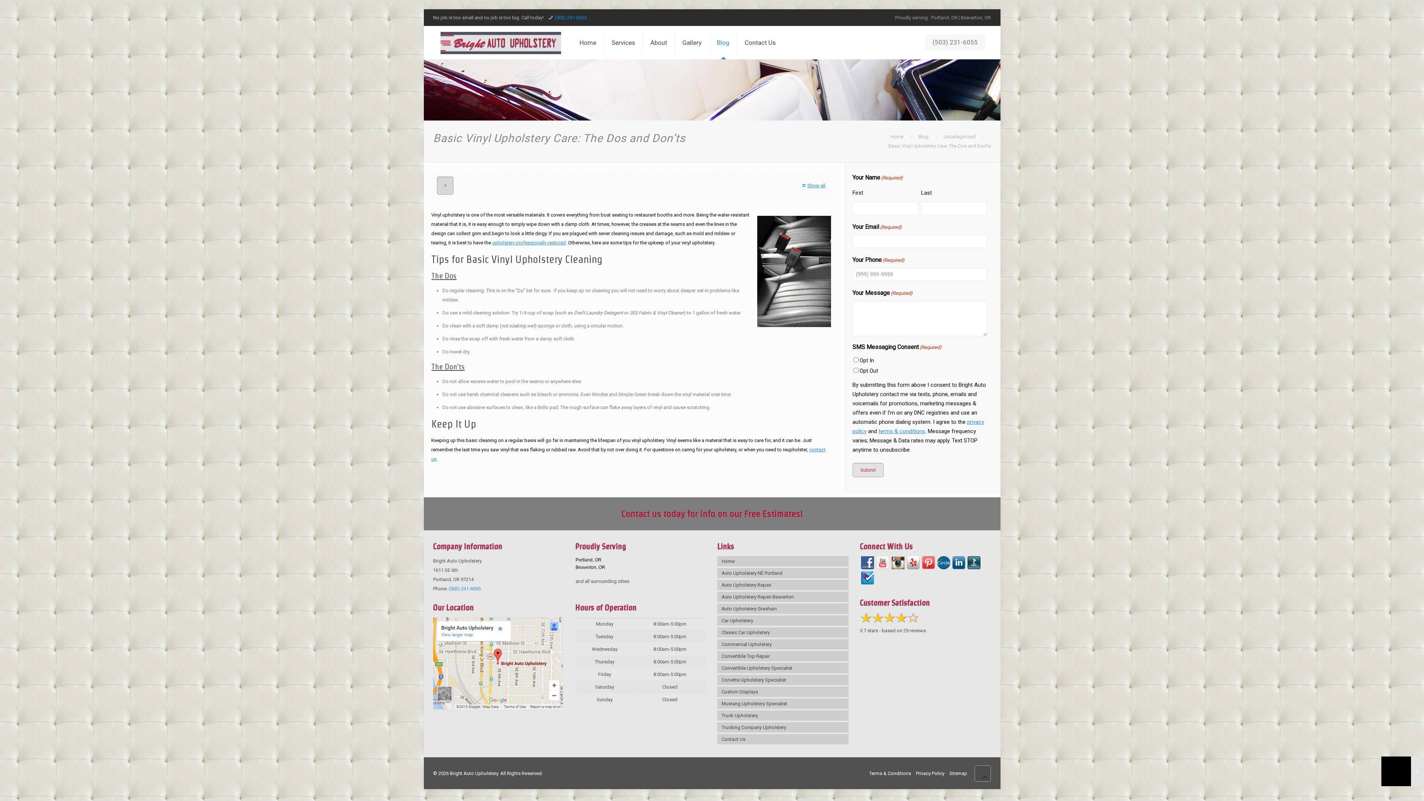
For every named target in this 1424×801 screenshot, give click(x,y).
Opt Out (869, 370)
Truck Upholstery (740, 715)
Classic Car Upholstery (746, 632)
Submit (868, 470)
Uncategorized (960, 136)
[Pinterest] (928, 562)
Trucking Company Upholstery (754, 727)
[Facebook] (867, 562)
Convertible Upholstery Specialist (757, 668)
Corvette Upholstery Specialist (754, 680)
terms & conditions (902, 431)
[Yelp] (913, 562)
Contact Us (733, 739)
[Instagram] (897, 562)
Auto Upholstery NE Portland (752, 573)
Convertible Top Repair (746, 656)
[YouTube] (882, 562)
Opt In (867, 360)
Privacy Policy (930, 773)
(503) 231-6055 (571, 17)
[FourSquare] (867, 577)
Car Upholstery (737, 620)
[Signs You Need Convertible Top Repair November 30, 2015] (1402, 771)
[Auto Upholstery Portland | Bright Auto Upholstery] (501, 42)
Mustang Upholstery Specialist (754, 703)
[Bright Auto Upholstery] (498, 708)
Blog (924, 136)
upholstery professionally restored (529, 242)
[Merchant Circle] (943, 562)
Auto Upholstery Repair (746, 585)
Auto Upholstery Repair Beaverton (758, 597)
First (858, 192)
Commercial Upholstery (747, 644)
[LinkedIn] (958, 562)
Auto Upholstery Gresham (749, 609)
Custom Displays (740, 692)
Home (896, 136)
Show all (816, 185)
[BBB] (974, 562)
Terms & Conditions (890, 773)
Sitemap (958, 773)
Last (926, 192)
